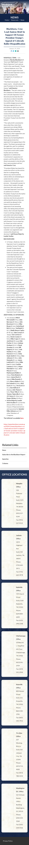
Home (7, 20)
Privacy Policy (7, 841)
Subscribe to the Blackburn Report (13, 454)
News (15, 17)
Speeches (5, 459)
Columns (5, 463)
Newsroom (14, 20)
